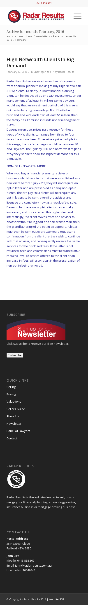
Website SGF (56, 599)
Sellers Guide (16, 409)
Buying (11, 394)
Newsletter (14, 424)
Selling (11, 387)
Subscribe (14, 355)
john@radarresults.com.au (33, 565)
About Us (13, 416)
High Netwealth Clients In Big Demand (40, 62)
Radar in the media (64, 36)
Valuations (14, 401)
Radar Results (66, 71)
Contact (12, 438)
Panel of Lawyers (18, 431)
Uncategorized (42, 71)
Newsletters (42, 36)
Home (28, 36)
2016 (9, 39)
